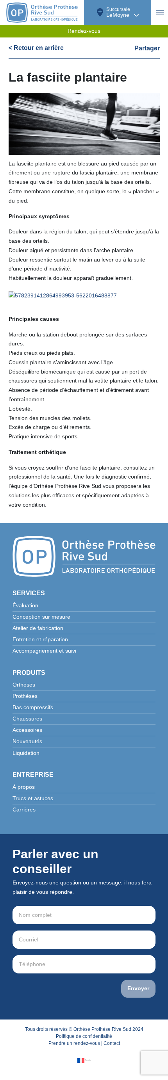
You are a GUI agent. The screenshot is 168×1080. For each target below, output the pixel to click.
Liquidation (26, 753)
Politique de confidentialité (84, 1036)
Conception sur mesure (41, 617)
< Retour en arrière (36, 47)
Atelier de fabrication (38, 628)
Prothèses (25, 696)
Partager (147, 48)
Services (29, 593)
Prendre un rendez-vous (74, 1043)
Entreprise (33, 774)
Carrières (24, 810)
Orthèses (24, 685)
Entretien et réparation (40, 639)
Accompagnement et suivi (44, 651)
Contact (112, 1043)
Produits (29, 672)
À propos (24, 787)
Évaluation (25, 606)
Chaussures (27, 719)
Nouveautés (27, 741)
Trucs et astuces (33, 798)
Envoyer (138, 988)
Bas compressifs (33, 707)
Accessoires (27, 730)
